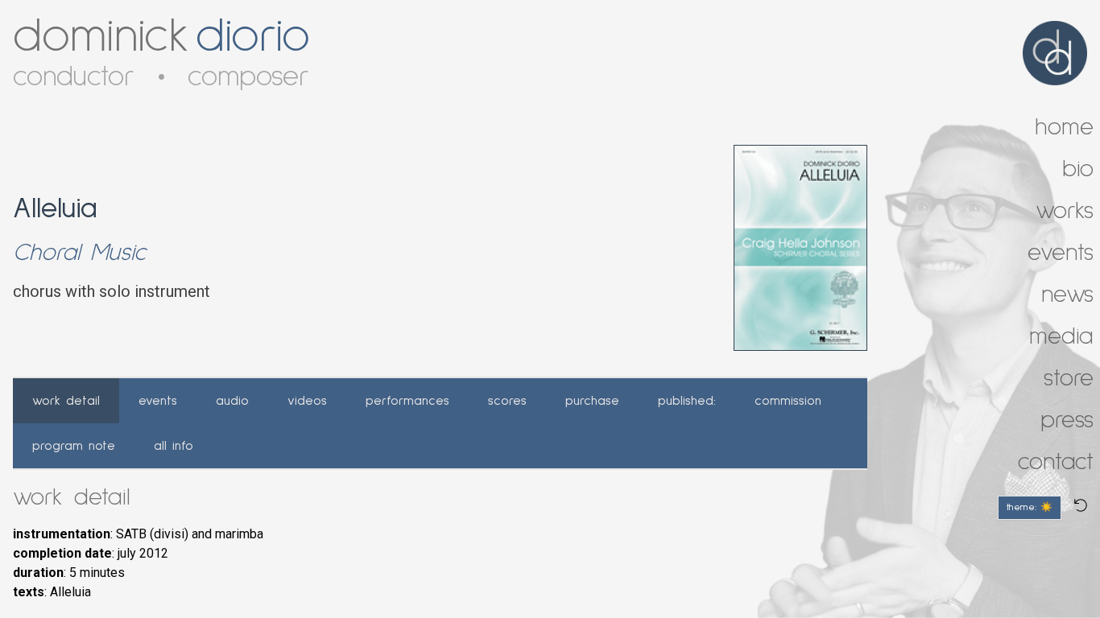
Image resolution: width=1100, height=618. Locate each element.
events (158, 400)
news (1067, 294)
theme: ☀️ (1029, 508)
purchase (592, 400)
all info (173, 445)
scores (507, 400)
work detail (66, 400)
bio (1078, 169)
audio (232, 400)
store (1069, 378)
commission (788, 400)
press (1067, 420)
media (1061, 336)
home (1064, 127)
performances (407, 400)
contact (1056, 462)
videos (307, 400)
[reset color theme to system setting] (1080, 505)
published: (687, 400)
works (1065, 211)
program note (73, 445)
